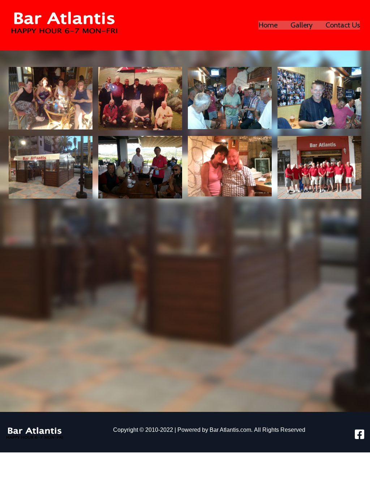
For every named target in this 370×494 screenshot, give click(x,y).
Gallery (302, 25)
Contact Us (343, 25)
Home (268, 25)
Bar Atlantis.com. (231, 430)
